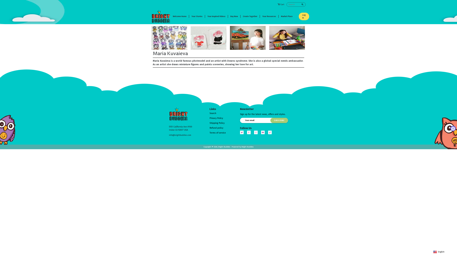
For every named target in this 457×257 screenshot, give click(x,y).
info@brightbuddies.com (180, 135)
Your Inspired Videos (216, 16)
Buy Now (234, 16)
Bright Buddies (224, 147)
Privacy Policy (216, 118)
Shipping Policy (217, 123)
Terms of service (218, 132)
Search (213, 113)
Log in (304, 16)
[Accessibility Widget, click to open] (453, 128)
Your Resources (269, 16)
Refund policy (216, 128)
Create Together (250, 16)
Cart (282, 4)
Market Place (287, 16)
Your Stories (196, 16)
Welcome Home (179, 16)
